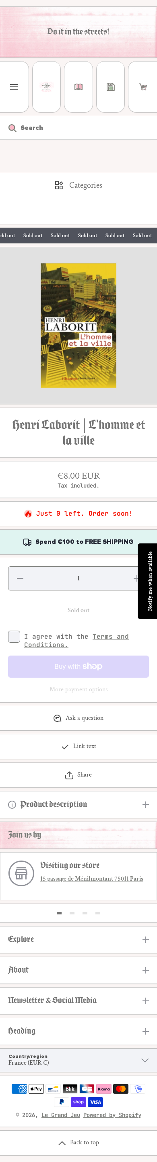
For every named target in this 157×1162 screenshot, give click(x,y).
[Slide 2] (72, 913)
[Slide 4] (97, 913)
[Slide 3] (85, 913)
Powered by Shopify (112, 1115)
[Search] (8, 128)
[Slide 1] (59, 913)
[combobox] (78, 128)
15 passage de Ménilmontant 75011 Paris (91, 879)
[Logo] (46, 87)
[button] (142, 86)
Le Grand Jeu (60, 1115)
